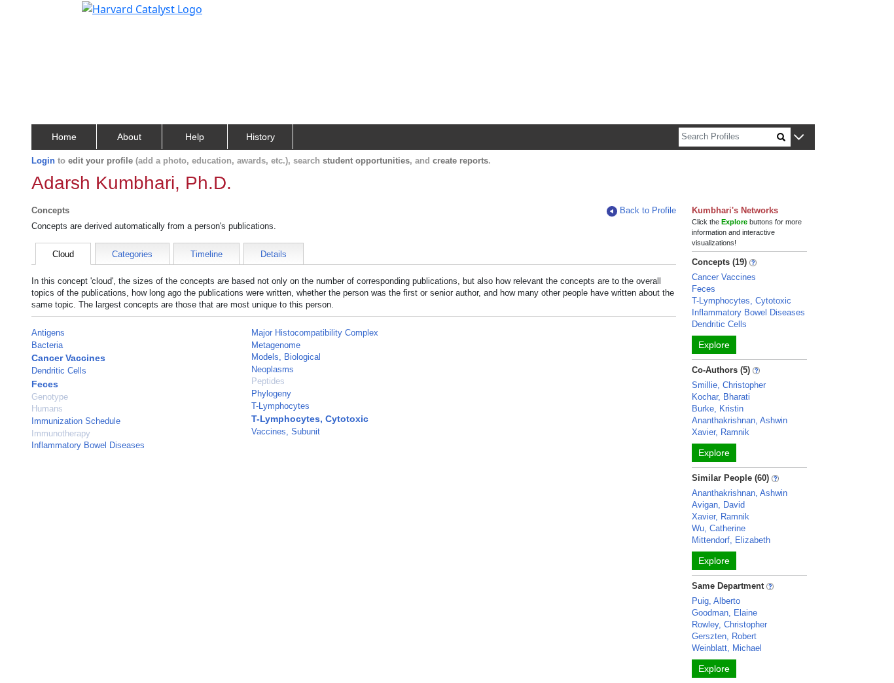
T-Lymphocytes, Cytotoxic (309, 418)
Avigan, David (718, 505)
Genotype (49, 397)
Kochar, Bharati (721, 397)
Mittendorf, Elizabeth (731, 540)
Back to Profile (648, 210)
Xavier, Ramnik (720, 432)
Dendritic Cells (58, 371)
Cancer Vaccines (68, 358)
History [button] (260, 136)
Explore (714, 345)
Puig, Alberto (716, 601)
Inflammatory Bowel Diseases (88, 445)
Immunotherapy (60, 433)
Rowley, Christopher (729, 624)
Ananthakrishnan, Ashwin (739, 420)
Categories (132, 254)
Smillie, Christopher (729, 385)
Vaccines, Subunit (285, 431)
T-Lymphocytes (280, 406)
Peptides (268, 381)
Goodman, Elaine (724, 613)
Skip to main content (54, 16)
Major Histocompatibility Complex (314, 333)
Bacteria (47, 345)
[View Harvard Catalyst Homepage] (142, 8)
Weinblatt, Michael (727, 648)
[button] (799, 138)
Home (64, 136)
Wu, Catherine (718, 528)
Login (43, 161)
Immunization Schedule (75, 421)
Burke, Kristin (717, 408)
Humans (47, 408)
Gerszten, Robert (724, 636)
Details (273, 254)
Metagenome (275, 345)
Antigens (48, 333)
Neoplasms (272, 369)
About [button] (129, 136)
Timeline (206, 254)
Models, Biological (286, 357)
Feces (44, 384)
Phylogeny (271, 393)
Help (194, 136)
